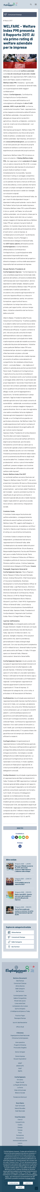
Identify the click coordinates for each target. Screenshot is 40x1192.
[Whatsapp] (20, 837)
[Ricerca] (30, 4)
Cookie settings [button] (13, 1183)
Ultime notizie (16, 932)
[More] (27, 837)
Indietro (20, 828)
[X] (16, 837)
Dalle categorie (17, 942)
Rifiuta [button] (20, 1187)
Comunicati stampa (18, 937)
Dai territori (16, 947)
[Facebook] (13, 837)
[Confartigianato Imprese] (10, 4)
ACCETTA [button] (28, 1183)
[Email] (23, 837)
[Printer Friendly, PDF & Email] (20, 847)
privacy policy (30, 1178)
